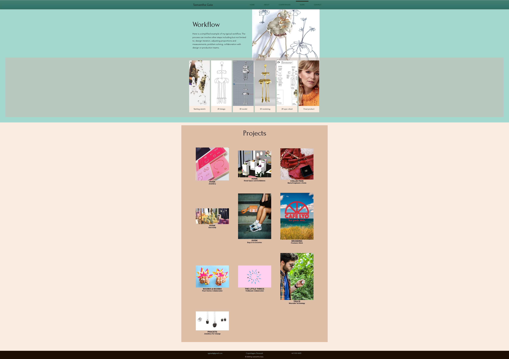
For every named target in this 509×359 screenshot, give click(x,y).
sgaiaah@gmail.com (215, 353)
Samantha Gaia (203, 4)
